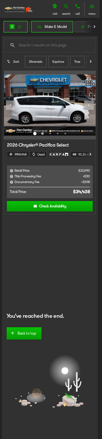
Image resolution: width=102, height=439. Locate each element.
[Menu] (92, 6)
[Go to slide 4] (57, 133)
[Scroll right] (94, 26)
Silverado (35, 61)
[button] (55, 9)
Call (77, 13)
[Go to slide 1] (35, 133)
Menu (92, 13)
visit (54, 13)
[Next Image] (89, 105)
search (66, 13)
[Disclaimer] (12, 171)
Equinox (58, 61)
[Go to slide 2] (42, 133)
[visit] (55, 6)
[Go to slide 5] (65, 133)
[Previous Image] (10, 105)
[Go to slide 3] (50, 133)
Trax (77, 61)
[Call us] (77, 6)
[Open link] (59, 154)
